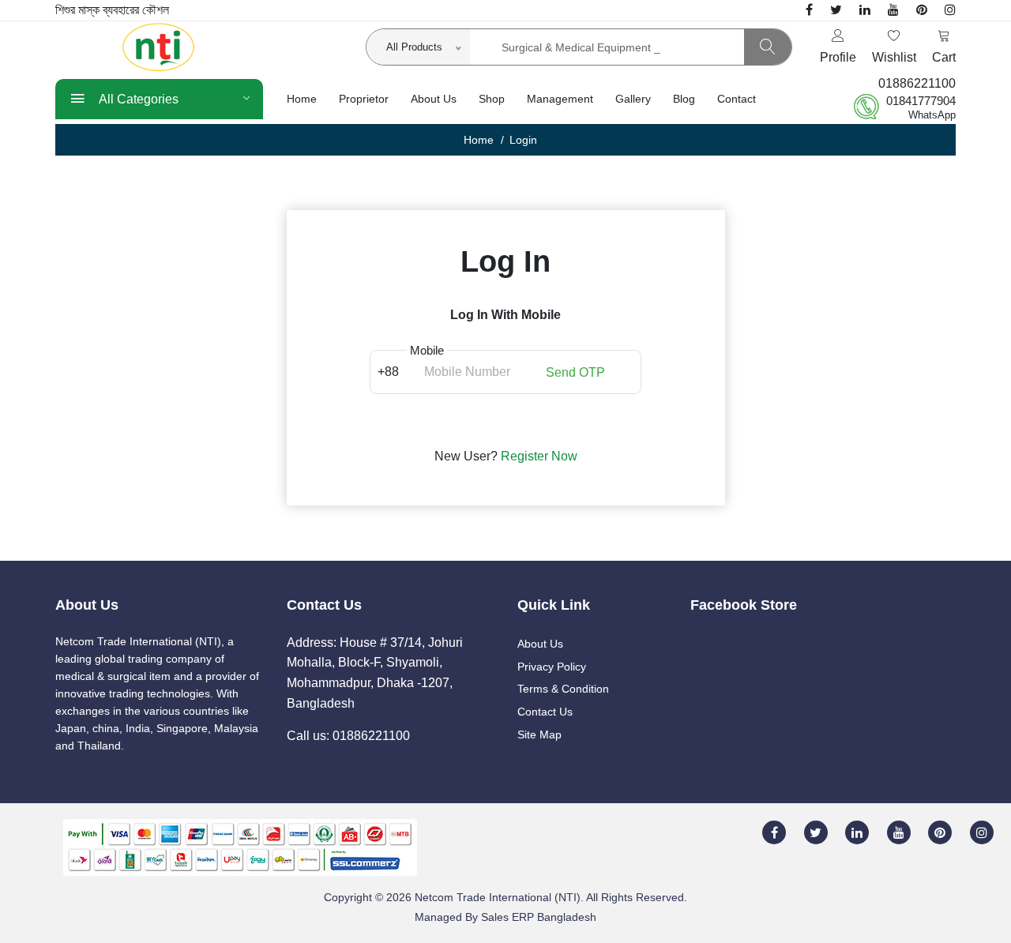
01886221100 (917, 83)
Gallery (633, 98)
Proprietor (364, 98)
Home (302, 98)
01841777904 (921, 100)
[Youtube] (893, 10)
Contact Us (545, 711)
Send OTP (575, 371)
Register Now (539, 456)
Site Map (539, 734)
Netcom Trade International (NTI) (498, 897)
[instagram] (950, 10)
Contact (736, 98)
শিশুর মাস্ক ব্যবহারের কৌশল (112, 10)
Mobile (427, 350)
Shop (492, 98)
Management (560, 98)
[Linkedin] (864, 10)
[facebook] (809, 10)
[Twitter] (836, 10)
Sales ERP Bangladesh (538, 917)
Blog (684, 98)
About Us (434, 98)
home (479, 139)
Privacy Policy (551, 666)
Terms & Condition (563, 688)
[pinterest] (921, 10)
